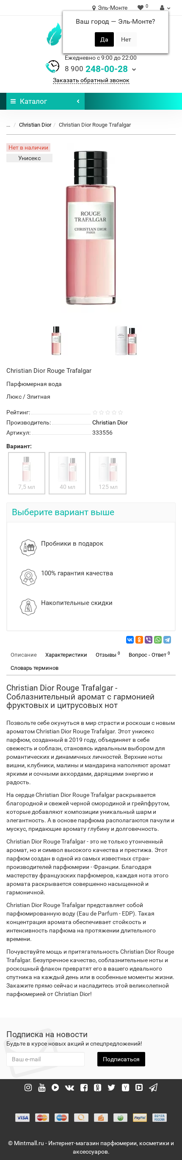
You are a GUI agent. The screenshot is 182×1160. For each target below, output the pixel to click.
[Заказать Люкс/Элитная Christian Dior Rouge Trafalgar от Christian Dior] (56, 340)
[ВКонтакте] (130, 640)
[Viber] (148, 640)
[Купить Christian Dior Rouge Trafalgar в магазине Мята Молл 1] (126, 340)
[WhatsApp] (158, 640)
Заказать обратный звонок (91, 80)
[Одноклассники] (139, 640)
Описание (24, 655)
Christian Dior (35, 125)
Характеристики (66, 655)
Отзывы (108, 654)
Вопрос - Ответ (149, 654)
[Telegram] (167, 640)
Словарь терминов (34, 668)
